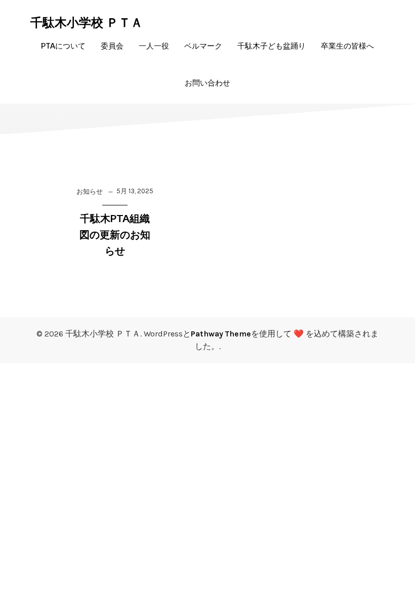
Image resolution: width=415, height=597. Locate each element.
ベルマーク (203, 46)
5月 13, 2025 (134, 191)
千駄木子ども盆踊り (271, 46)
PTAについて (63, 46)
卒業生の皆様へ (347, 46)
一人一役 (154, 46)
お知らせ (89, 191)
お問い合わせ (207, 83)
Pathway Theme (221, 333)
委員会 (112, 46)
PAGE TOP (395, 569)
